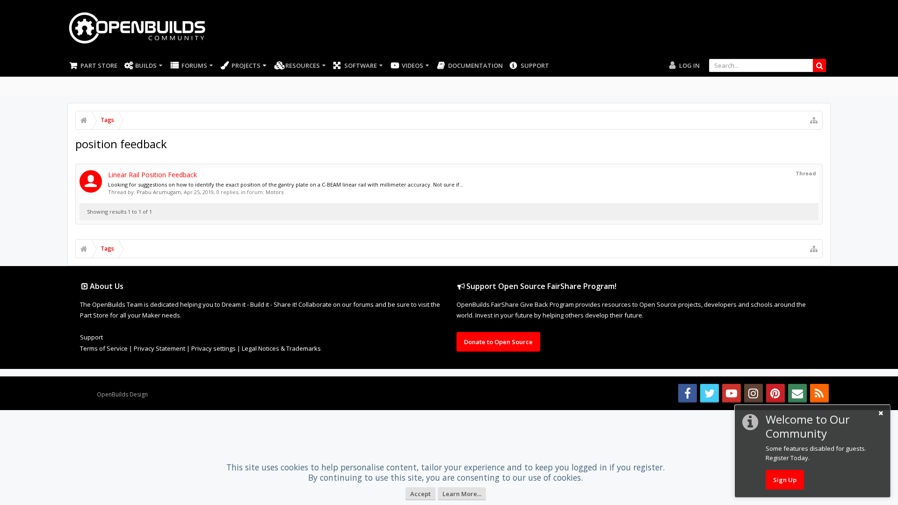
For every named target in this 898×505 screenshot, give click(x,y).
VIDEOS (412, 65)
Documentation (475, 65)
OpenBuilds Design (122, 394)
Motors (274, 191)
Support (535, 65)
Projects (246, 65)
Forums (194, 65)
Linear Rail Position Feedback (152, 174)
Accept (420, 494)
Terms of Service (104, 348)
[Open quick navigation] (813, 120)
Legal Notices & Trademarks (281, 348)
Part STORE (98, 65)
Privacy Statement (159, 348)
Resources (302, 65)
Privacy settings (213, 348)
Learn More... (461, 494)
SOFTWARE (360, 65)
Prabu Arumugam (159, 191)
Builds (146, 65)
